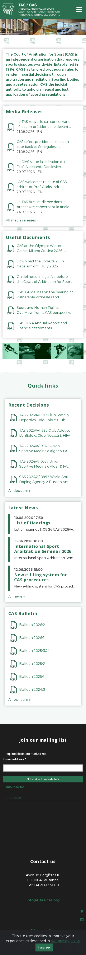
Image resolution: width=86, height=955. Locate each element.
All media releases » (22, 220)
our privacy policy (65, 941)
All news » (16, 596)
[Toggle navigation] (79, 10)
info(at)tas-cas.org (43, 900)
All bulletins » (19, 700)
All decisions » (19, 491)
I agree (44, 947)
